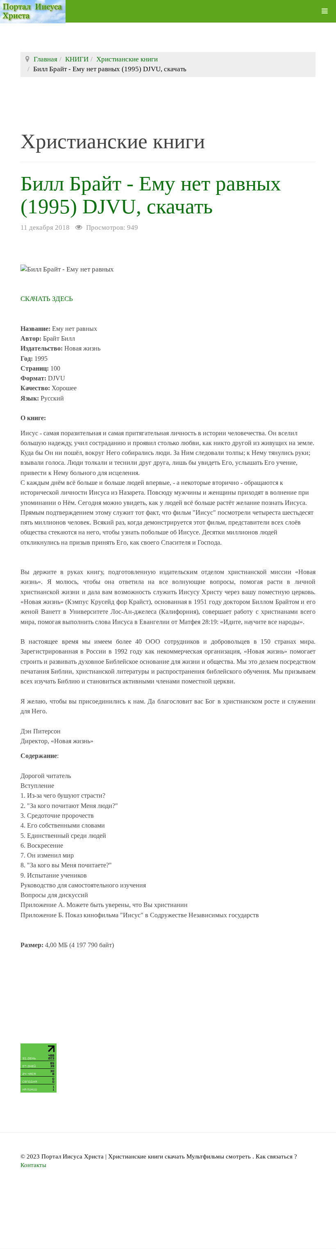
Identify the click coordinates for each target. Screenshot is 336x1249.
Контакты (33, 1165)
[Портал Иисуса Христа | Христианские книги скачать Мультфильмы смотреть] (33, 11)
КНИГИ (77, 59)
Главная (45, 59)
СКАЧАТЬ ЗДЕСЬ (46, 299)
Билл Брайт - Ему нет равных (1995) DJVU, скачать (150, 195)
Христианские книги (127, 59)
